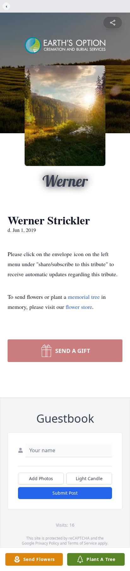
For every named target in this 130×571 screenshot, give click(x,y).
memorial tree (84, 296)
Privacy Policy (47, 543)
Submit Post (65, 493)
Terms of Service (82, 543)
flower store (79, 306)
